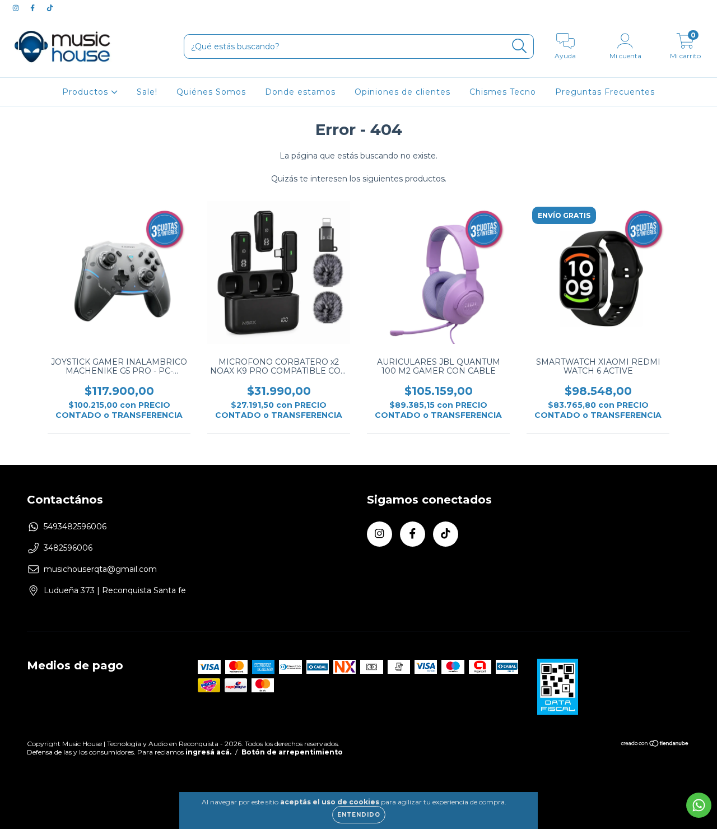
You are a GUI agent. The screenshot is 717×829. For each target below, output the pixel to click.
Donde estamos (300, 92)
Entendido (358, 814)
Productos (86, 92)
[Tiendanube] (655, 744)
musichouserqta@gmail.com (100, 569)
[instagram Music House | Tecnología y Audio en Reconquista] (16, 8)
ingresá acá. (208, 752)
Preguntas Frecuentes (605, 92)
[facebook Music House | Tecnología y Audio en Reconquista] (33, 8)
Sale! (147, 92)
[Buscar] (519, 46)
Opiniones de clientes (402, 92)
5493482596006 (75, 526)
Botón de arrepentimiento (292, 752)
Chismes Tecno (502, 92)
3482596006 (68, 548)
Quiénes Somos (211, 92)
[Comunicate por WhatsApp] (698, 805)
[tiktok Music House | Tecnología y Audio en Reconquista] (50, 8)
